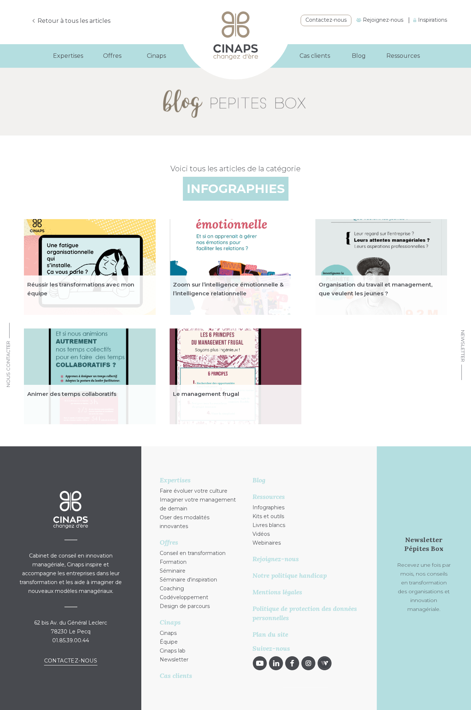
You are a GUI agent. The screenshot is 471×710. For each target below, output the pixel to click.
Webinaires (266, 542)
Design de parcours (185, 606)
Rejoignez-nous (382, 20)
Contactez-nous (326, 20)
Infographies (268, 507)
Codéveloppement (184, 597)
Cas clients (315, 55)
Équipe (169, 642)
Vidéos (261, 534)
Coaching (172, 588)
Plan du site (270, 634)
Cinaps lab (172, 650)
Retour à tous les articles (74, 20)
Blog (359, 55)
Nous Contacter (8, 364)
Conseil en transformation (193, 553)
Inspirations (432, 20)
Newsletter (463, 346)
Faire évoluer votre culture (193, 491)
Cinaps (168, 633)
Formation (173, 562)
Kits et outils (268, 516)
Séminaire (172, 570)
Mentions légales (277, 592)
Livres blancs (268, 525)
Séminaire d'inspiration (188, 579)
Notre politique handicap (289, 575)
